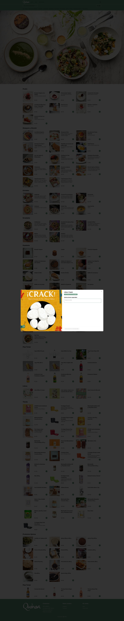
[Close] (101, 291)
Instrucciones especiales (70, 297)
